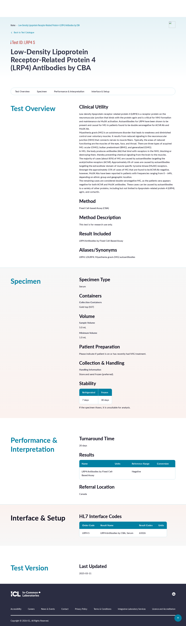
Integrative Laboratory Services (132, 609)
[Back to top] (178, 618)
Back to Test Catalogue (24, 32)
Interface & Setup (100, 91)
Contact (64, 609)
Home (13, 25)
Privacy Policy (81, 609)
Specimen (42, 91)
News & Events (48, 609)
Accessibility (16, 609)
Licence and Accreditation (163, 609)
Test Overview (22, 91)
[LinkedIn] (173, 594)
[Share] (172, 24)
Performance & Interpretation (69, 91)
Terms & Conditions (102, 609)
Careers (31, 609)
